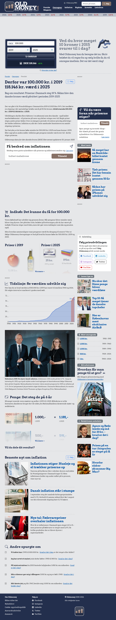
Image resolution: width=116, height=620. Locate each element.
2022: (52, 15)
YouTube (87, 267)
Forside (46, 7)
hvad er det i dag (46, 552)
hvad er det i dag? (65, 559)
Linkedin (102, 256)
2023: (38, 15)
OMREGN (32, 57)
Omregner (57, 7)
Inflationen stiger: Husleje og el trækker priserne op (52, 465)
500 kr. (83, 354)
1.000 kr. (83, 339)
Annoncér (9, 614)
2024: (23, 15)
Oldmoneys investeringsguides (90, 379)
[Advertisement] (40, 186)
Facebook (87, 256)
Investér (88, 7)
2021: (66, 15)
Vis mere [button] (40, 271)
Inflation (68, 7)
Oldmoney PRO (71, 3)
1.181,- (63, 417)
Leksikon (99, 7)
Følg (71, 82)
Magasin (47, 10)
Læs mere (69, 151)
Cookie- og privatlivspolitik (15, 607)
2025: (9, 15)
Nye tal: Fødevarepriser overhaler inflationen (48, 519)
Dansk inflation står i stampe (52, 490)
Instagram (87, 262)
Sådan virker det (11, 600)
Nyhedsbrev (9, 604)
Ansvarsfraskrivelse (13, 611)
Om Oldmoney (11, 597)
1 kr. (82, 359)
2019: (96, 15)
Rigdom (78, 7)
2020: (81, 15)
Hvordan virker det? (49, 70)
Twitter (101, 262)
